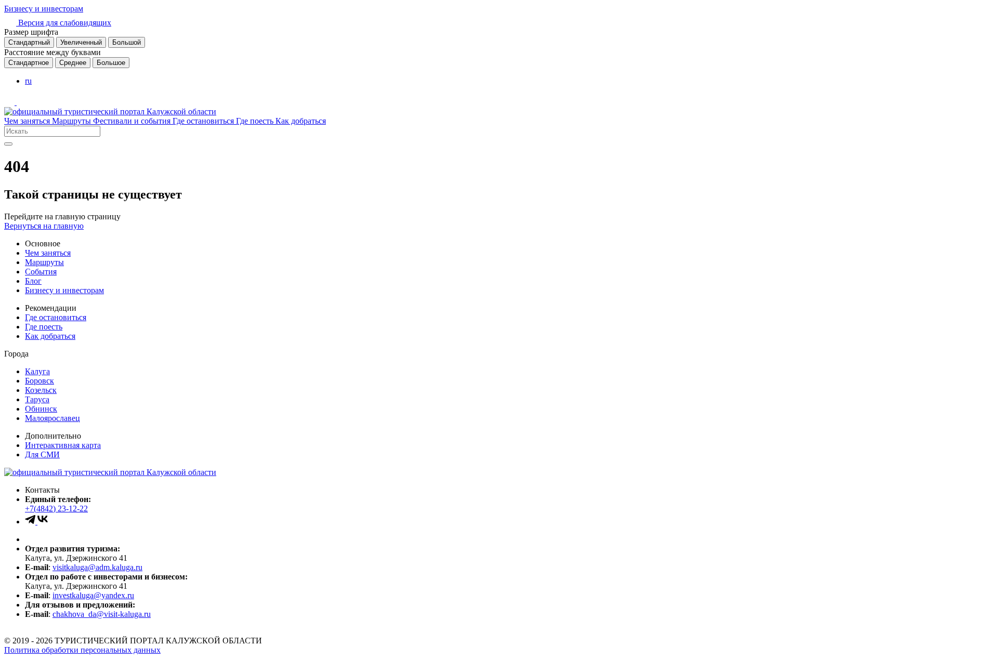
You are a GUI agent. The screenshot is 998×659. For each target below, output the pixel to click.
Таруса (37, 399)
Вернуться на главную (44, 225)
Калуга (37, 371)
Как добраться (300, 120)
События (41, 271)
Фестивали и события (133, 120)
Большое (111, 63)
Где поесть (255, 120)
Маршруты (72, 120)
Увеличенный (81, 42)
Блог (33, 280)
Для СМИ (42, 454)
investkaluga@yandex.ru (93, 595)
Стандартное (28, 63)
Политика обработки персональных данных (82, 649)
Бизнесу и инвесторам (43, 8)
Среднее (72, 63)
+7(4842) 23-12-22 (56, 508)
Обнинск (41, 408)
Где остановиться (204, 120)
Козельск (41, 390)
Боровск (39, 380)
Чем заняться (28, 120)
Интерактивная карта (63, 445)
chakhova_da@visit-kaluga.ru (101, 614)
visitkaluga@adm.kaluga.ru (97, 567)
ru (28, 80)
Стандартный (29, 42)
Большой (126, 42)
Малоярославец (52, 418)
